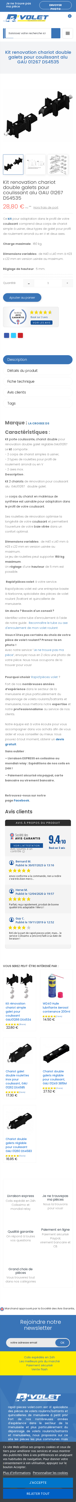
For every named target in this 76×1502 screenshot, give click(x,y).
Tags (11, 403)
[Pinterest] (20, 335)
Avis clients (16, 392)
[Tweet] (13, 335)
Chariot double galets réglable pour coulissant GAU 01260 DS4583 (19, 1145)
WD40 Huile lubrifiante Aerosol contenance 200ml (56, 1008)
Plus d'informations (17, 1473)
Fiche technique (20, 381)
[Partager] (6, 335)
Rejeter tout (38, 1493)
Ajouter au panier (22, 297)
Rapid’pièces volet (44, 677)
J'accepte (38, 1482)
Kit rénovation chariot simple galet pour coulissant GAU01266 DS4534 (18, 1012)
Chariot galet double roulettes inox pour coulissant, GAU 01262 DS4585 (17, 1079)
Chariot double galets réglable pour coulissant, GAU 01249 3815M (55, 1077)
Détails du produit (22, 370)
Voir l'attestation (27, 845)
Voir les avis (41, 322)
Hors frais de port (45, 207)
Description (17, 359)
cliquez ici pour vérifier (19, 1312)
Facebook (21, 800)
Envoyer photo (55, 6)
